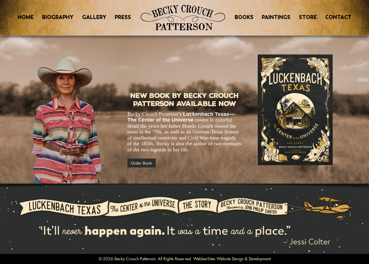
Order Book (141, 163)
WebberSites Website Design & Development (232, 259)
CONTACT (338, 17)
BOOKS (244, 17)
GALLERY (94, 17)
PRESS (123, 17)
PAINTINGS (276, 17)
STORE (308, 17)
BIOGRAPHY (58, 17)
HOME (26, 17)
